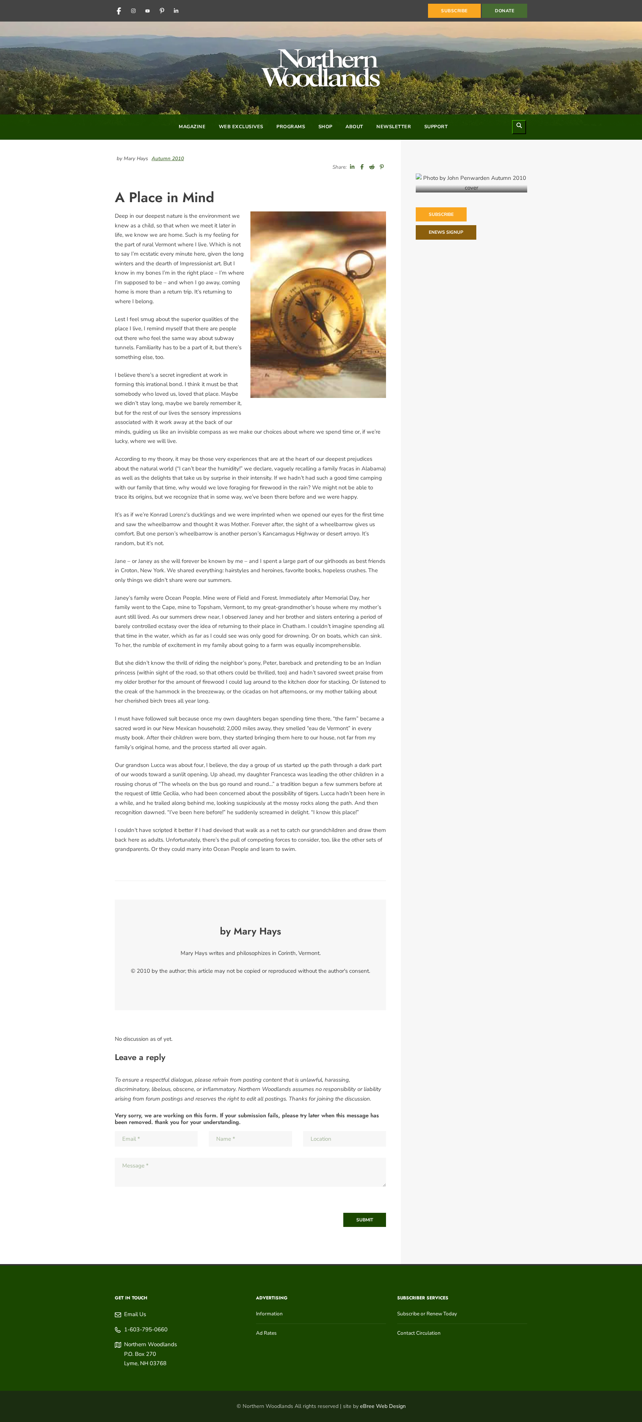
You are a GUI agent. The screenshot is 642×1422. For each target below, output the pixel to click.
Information (269, 1313)
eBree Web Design (383, 1406)
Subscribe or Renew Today (427, 1313)
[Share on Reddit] (371, 167)
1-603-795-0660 (146, 1329)
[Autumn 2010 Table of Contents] (471, 183)
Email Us (135, 1314)
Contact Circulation (419, 1333)
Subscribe (441, 214)
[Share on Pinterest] (381, 167)
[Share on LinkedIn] (352, 167)
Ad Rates (266, 1333)
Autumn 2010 (168, 158)
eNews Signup (446, 232)
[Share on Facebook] (362, 167)
